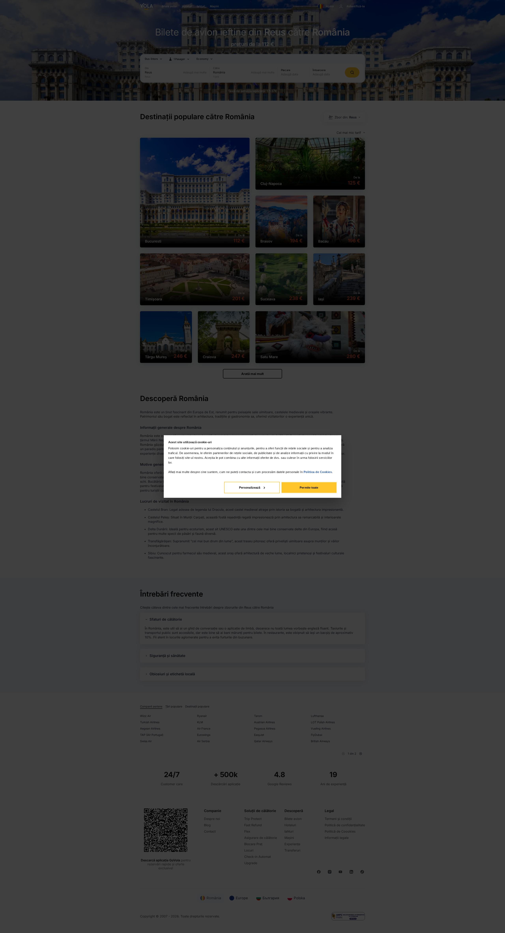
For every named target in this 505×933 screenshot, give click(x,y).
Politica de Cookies (318, 472)
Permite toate (309, 487)
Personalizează (249, 487)
